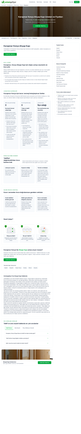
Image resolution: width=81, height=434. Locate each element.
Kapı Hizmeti (59, 82)
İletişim (54, 2)
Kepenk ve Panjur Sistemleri (62, 72)
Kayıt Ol (76, 2)
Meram (30, 267)
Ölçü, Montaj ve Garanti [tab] (28, 328)
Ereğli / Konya (18, 267)
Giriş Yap (71, 2)
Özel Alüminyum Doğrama (61, 84)
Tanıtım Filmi (69, 38)
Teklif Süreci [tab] (9, 328)
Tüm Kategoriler (13, 38)
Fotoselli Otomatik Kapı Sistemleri (63, 70)
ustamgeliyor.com (5, 38)
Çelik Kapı (58, 68)
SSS (50, 2)
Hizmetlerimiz (32, 2)
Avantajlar (46, 2)
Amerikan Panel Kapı (60, 67)
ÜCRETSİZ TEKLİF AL (40, 26)
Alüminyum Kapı (59, 78)
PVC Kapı (58, 76)
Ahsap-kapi (16, 5)
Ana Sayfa (4, 5)
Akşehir (6, 267)
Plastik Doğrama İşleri (60, 86)
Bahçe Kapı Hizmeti (60, 80)
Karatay (25, 267)
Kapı (20, 38)
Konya (21, 5)
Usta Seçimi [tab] (17, 328)
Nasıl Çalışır (39, 2)
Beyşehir (11, 267)
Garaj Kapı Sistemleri (60, 74)
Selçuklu (35, 267)
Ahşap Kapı (24, 38)
